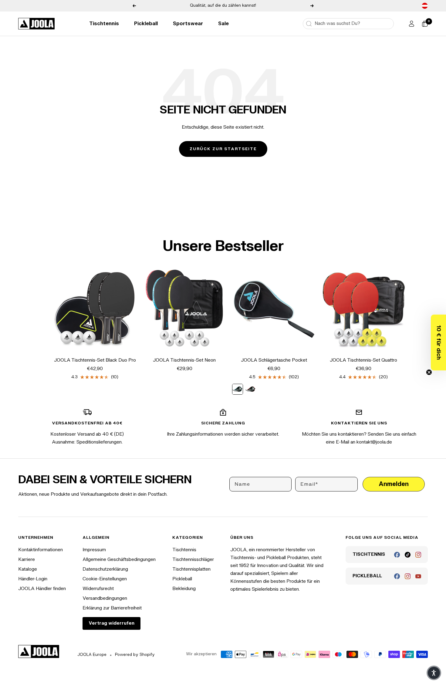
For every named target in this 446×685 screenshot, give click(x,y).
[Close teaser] (429, 372)
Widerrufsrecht (98, 589)
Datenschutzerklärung (105, 569)
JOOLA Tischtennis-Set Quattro (363, 360)
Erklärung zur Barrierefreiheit (112, 608)
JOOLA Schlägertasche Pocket (274, 360)
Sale (223, 24)
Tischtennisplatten (191, 569)
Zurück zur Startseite (223, 149)
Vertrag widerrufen (111, 623)
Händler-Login (32, 579)
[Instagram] (418, 555)
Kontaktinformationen (40, 550)
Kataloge (27, 569)
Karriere (26, 559)
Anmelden (394, 484)
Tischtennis (104, 24)
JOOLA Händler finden (42, 589)
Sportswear (188, 24)
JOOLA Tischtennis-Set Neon (184, 360)
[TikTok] (408, 555)
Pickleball (146, 24)
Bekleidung (184, 589)
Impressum (94, 550)
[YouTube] (418, 576)
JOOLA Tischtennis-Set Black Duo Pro (95, 360)
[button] (438, 342)
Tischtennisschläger (193, 559)
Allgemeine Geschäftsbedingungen (119, 559)
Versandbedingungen (105, 598)
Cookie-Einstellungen (105, 579)
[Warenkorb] (425, 24)
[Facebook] (397, 555)
